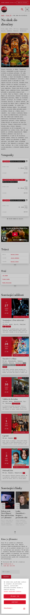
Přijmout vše (14, 596)
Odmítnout (15, 602)
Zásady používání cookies (12, 591)
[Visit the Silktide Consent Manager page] (24, 609)
